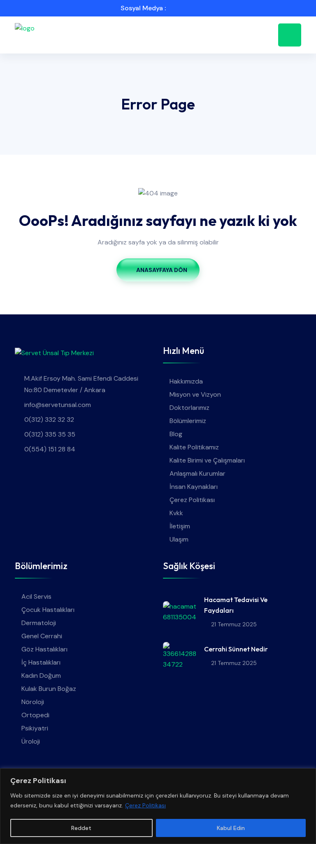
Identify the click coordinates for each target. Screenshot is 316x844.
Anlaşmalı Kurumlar (197, 473)
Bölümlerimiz (188, 420)
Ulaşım (179, 539)
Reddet (81, 828)
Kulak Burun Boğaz (48, 688)
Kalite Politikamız (194, 447)
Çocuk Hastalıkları (47, 609)
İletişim (180, 526)
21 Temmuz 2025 (234, 624)
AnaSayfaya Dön (161, 270)
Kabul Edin (231, 828)
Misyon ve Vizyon (195, 394)
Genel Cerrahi (41, 636)
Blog (176, 434)
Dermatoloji (38, 622)
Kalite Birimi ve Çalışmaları (207, 460)
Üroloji (30, 741)
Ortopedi (35, 715)
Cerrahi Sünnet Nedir (236, 649)
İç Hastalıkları (40, 662)
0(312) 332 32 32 (49, 419)
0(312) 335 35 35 (49, 434)
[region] (158, 806)
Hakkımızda (186, 381)
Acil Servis (36, 596)
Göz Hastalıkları (44, 649)
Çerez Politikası (145, 805)
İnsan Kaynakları (194, 486)
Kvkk (176, 513)
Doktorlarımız (189, 407)
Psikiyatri (34, 728)
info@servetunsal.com (57, 404)
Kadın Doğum (41, 675)
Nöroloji (32, 702)
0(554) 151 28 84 (49, 449)
